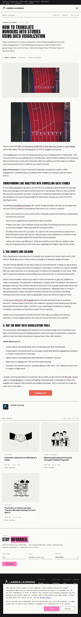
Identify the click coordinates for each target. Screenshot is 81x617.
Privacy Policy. (46, 597)
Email (30, 554)
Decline (67, 609)
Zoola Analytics (16, 380)
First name (6, 554)
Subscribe (9, 564)
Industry (58, 553)
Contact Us (40, 393)
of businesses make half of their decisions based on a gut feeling (48, 146)
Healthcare (56, 583)
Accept (51, 609)
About (75, 583)
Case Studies (65, 583)
